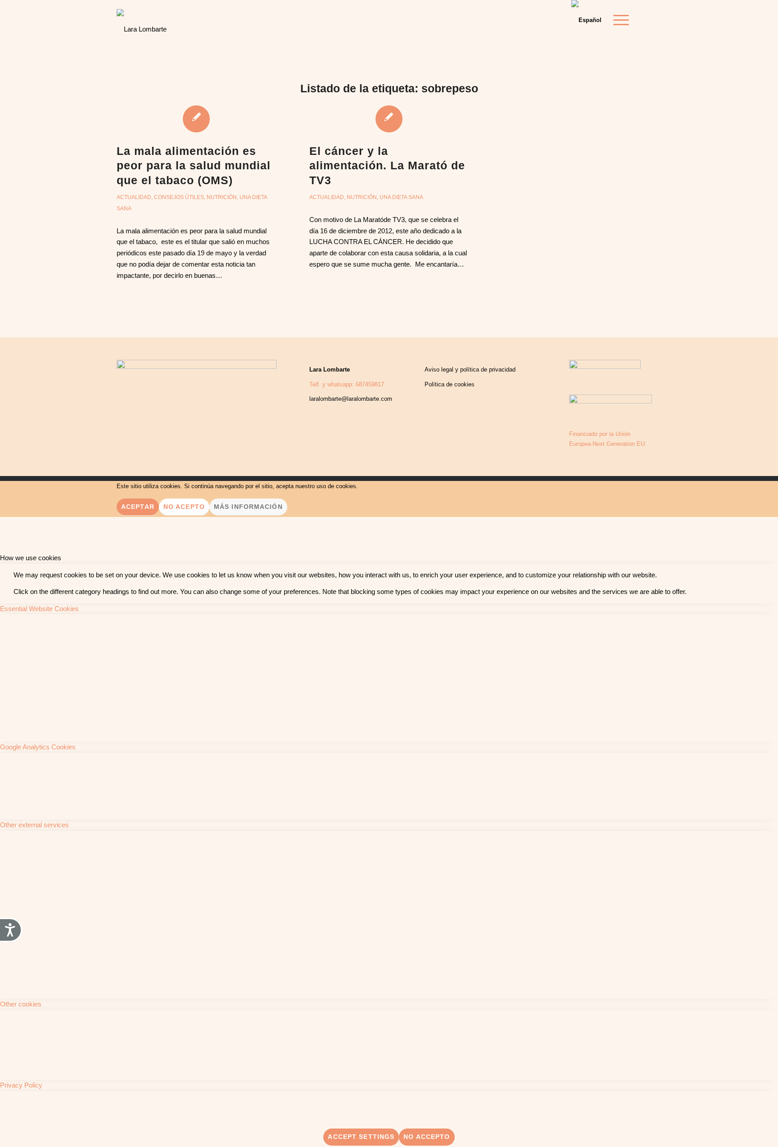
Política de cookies (450, 384)
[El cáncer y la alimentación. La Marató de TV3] (389, 118)
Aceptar (137, 506)
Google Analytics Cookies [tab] (38, 747)
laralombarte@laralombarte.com (350, 398)
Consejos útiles (179, 197)
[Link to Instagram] (654, 20)
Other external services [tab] (34, 825)
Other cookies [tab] (20, 1004)
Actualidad (134, 197)
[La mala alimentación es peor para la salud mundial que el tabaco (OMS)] (196, 118)
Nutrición (222, 197)
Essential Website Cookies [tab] (39, 608)
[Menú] (618, 20)
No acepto (184, 506)
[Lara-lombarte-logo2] (142, 23)
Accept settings (361, 1136)
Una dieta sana (401, 197)
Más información (248, 506)
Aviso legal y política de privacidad (470, 369)
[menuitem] (618, 20)
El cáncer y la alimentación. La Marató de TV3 (387, 165)
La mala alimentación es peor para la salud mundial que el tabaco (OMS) (194, 165)
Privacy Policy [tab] (21, 1085)
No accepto (426, 1136)
